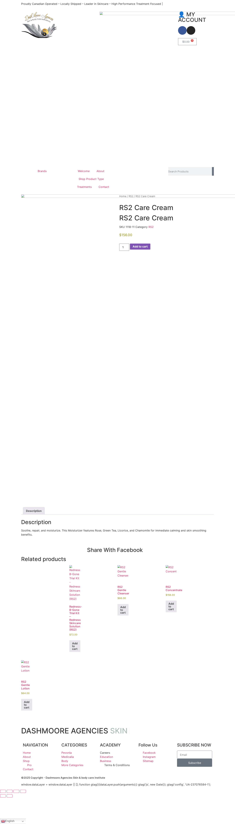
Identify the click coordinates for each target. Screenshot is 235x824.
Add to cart (140, 246)
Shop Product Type (91, 179)
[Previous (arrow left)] (3, 796)
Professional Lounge (132, 169)
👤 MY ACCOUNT (192, 17)
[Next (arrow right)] (10, 796)
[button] (152, 549)
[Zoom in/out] (3, 791)
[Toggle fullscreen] (10, 791)
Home (122, 196)
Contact (104, 187)
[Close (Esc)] (23, 791)
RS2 (131, 196)
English (9, 821)
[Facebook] (182, 30)
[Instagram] (191, 30)
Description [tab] (34, 511)
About (100, 171)
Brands (42, 171)
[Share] (16, 791)
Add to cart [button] (75, 646)
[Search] (213, 171)
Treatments (84, 187)
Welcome (84, 171)
